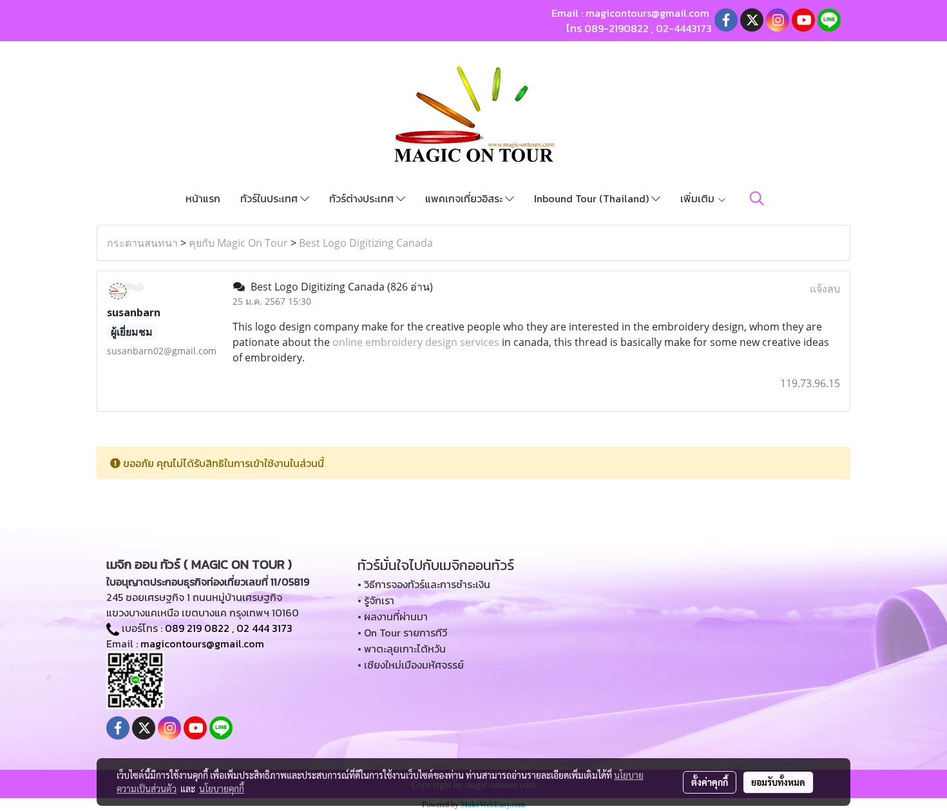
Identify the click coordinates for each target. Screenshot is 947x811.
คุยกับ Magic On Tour (238, 243)
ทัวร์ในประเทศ (270, 198)
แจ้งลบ (825, 288)
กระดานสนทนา (142, 243)
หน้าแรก (203, 198)
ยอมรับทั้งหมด (778, 782)
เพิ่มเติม (698, 198)
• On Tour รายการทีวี (402, 632)
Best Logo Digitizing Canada (366, 243)
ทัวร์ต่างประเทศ (362, 198)
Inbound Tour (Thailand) (592, 198)
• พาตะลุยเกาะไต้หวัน (402, 648)
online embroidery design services (417, 342)
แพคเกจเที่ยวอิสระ (465, 198)
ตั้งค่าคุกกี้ (709, 782)
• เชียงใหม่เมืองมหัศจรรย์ (411, 665)
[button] (757, 198)
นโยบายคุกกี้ (221, 788)
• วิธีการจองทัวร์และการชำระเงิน (424, 584)
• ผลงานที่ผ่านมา (393, 616)
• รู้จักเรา (376, 600)
